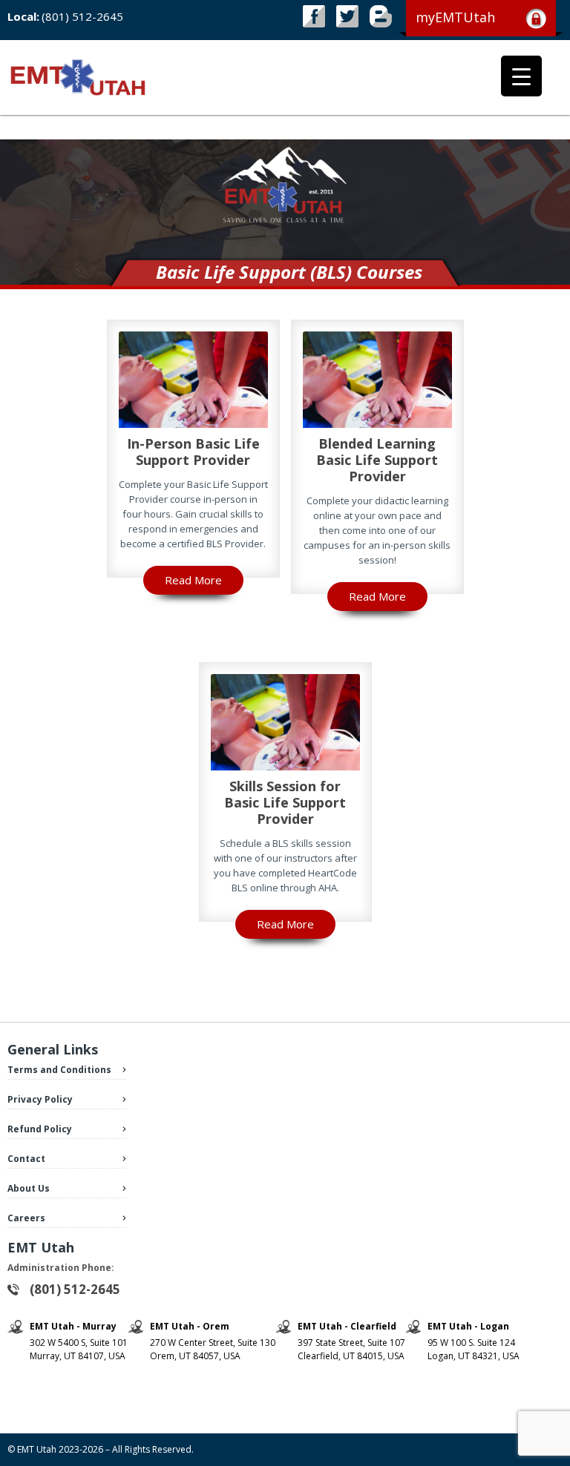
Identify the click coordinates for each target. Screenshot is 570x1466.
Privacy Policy (40, 1099)
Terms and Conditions (59, 1069)
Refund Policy (39, 1129)
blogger (381, 16)
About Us (28, 1188)
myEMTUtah (455, 17)
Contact (26, 1158)
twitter (347, 16)
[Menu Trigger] (521, 76)
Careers (26, 1218)
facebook (314, 16)
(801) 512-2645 (82, 16)
